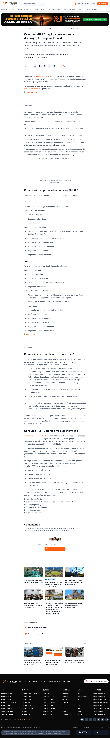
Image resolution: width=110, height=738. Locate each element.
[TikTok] (102, 719)
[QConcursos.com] (9, 681)
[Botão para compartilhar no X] (49, 66)
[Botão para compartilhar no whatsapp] (35, 66)
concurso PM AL (43, 76)
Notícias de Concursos (35, 29)
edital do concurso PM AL (36, 436)
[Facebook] (82, 719)
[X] (86, 719)
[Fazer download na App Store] (101, 732)
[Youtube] (90, 719)
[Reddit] (98, 719)
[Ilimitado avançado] (55, 19)
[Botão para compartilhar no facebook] (44, 66)
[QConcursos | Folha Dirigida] (10, 3)
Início (25, 29)
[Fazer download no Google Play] (84, 732)
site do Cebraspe (31, 89)
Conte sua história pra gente (22, 719)
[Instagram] (94, 719)
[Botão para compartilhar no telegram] (40, 66)
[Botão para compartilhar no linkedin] (54, 66)
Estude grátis (102, 3)
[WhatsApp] (107, 719)
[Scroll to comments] (26, 66)
